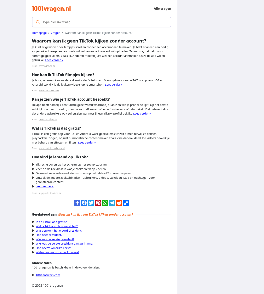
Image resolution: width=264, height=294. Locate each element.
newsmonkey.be (48, 119)
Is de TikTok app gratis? (51, 222)
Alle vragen (162, 8)
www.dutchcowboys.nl (52, 148)
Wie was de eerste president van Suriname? (65, 243)
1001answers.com (48, 275)
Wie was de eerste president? (55, 239)
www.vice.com (47, 66)
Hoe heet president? (49, 235)
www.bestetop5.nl (49, 90)
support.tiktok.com (50, 193)
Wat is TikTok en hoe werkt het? (57, 226)
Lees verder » (54, 60)
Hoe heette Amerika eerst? (53, 248)
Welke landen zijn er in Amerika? (57, 252)
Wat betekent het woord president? (59, 230)
